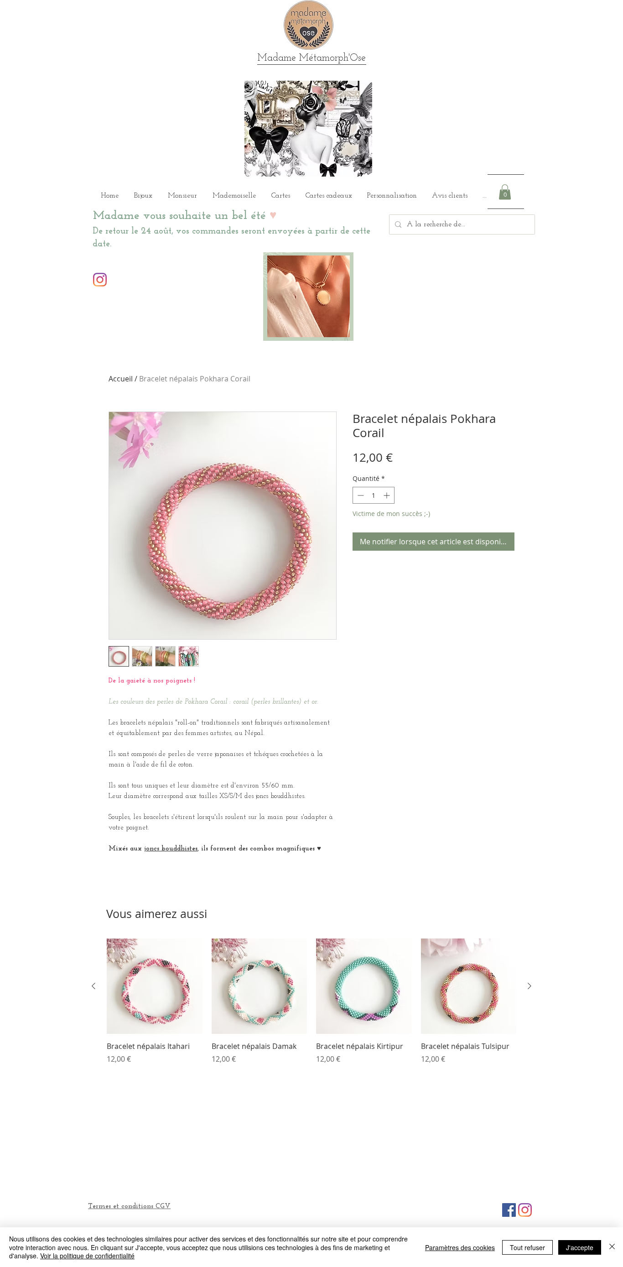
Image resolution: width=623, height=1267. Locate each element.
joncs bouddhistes (170, 848)
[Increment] (387, 495)
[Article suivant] (529, 985)
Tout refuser (527, 1247)
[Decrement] (359, 495)
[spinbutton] (373, 495)
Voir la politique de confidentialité (87, 1255)
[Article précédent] (93, 985)
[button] (504, 191)
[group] (311, 1006)
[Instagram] (100, 280)
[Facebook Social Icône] (509, 1210)
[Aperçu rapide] (154, 986)
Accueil (121, 379)
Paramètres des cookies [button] (460, 1247)
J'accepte (579, 1247)
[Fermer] (612, 1247)
